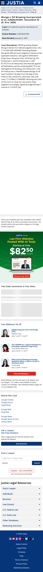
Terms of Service (21, 560)
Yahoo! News (6, 421)
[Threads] (23, 538)
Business (7, 499)
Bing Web (5, 412)
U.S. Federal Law (10, 509)
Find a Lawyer (8, 453)
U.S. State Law (9, 515)
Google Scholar (7, 400)
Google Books (7, 402)
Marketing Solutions (12, 525)
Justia (3, 8)
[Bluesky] (26, 538)
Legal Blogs (6, 405)
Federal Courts (28, 8)
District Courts (6, 10)
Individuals (8, 493)
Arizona (15, 10)
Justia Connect (21, 544)
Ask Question (21, 444)
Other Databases (11, 520)
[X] (29, 538)
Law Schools (8, 504)
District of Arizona (25, 10)
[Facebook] (16, 538)
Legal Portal (21, 548)
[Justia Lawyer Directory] (32, 538)
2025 (34, 10)
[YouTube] (13, 538)
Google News (6, 416)
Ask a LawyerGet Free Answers (9, 431)
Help (21, 556)
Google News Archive (10, 419)
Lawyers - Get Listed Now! (22, 470)
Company (21, 552)
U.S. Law (10, 8)
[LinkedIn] (10, 538)
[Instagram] (20, 538)
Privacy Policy (21, 564)
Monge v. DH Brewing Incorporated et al (15, 12)
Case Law (17, 8)
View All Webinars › (21, 374)
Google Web (6, 409)
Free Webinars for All (11, 324)
